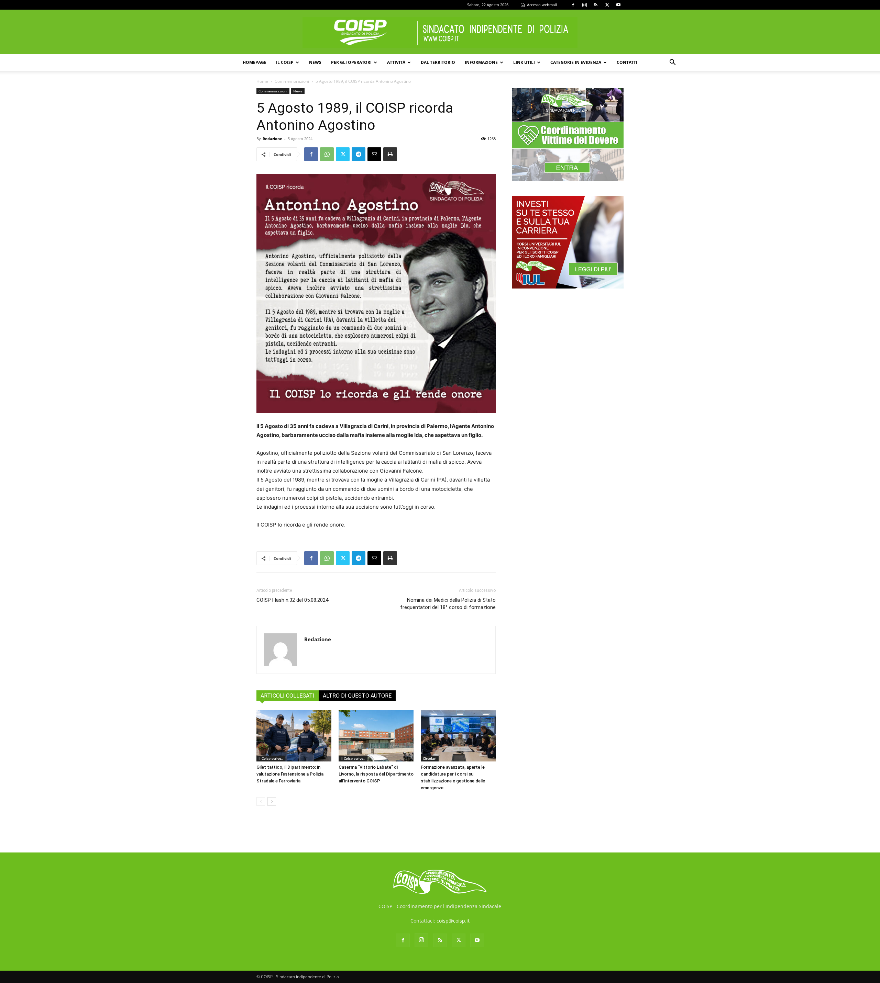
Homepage (254, 62)
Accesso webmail (541, 4)
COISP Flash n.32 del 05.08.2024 (292, 600)
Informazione (481, 62)
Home (262, 81)
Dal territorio (438, 62)
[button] (672, 63)
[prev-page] (260, 801)
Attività (396, 62)
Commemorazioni (292, 81)
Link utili (524, 62)
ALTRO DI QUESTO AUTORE (357, 695)
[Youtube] (618, 5)
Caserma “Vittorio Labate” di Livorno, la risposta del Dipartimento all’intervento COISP (376, 774)
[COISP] (440, 32)
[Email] (374, 154)
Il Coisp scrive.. (270, 758)
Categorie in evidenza (575, 62)
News (315, 62)
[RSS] (596, 5)
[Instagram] (584, 5)
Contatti (627, 62)
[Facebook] (573, 5)
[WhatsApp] (327, 154)
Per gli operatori (351, 62)
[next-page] (271, 801)
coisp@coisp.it (453, 920)
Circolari (430, 758)
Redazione (272, 138)
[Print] (390, 154)
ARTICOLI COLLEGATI (288, 695)
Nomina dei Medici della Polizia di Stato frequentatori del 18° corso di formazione (448, 603)
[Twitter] (607, 5)
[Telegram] (358, 154)
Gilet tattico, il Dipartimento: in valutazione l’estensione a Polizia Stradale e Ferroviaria (289, 774)
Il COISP (285, 62)
